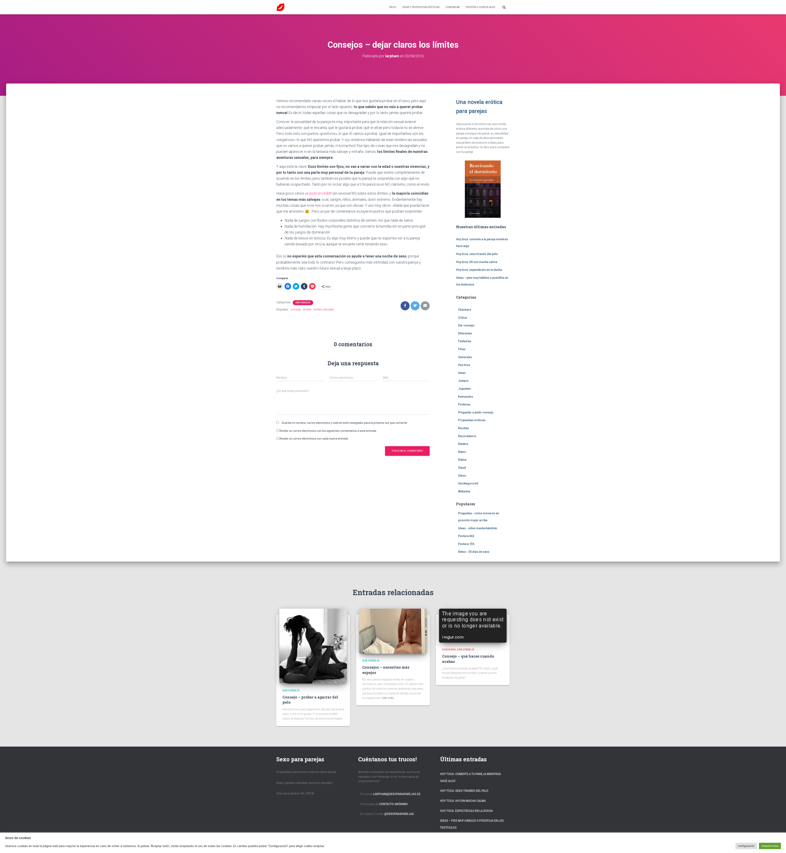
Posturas (464, 404)
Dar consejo (303, 302)
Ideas (462, 373)
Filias (461, 349)
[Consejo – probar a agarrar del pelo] (313, 646)
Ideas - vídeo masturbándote (477, 528)
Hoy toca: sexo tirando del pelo (477, 254)
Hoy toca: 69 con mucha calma (476, 262)
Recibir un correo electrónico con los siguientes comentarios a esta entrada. (328, 430)
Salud (462, 467)
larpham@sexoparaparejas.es (396, 794)
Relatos (463, 444)
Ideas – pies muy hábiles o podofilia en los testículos (472, 824)
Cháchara (464, 309)
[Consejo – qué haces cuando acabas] (473, 625)
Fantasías (464, 341)
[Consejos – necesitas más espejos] (393, 631)
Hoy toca (464, 365)
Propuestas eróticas (472, 420)
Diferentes (465, 333)
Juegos (463, 380)
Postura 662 (466, 536)
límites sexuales (324, 309)
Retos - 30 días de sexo (473, 551)
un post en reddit (318, 193)
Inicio (392, 7)
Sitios (462, 475)
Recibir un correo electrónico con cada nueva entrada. (314, 438)
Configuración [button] (746, 845)
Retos (462, 452)
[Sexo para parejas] (280, 7)
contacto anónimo (393, 804)
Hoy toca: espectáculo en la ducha (479, 269)
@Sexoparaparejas (399, 814)
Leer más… (388, 698)
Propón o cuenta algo (480, 7)
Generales (465, 357)
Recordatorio (467, 436)
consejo (295, 309)
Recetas (463, 428)
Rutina (462, 459)
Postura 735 (466, 544)
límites (307, 309)
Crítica (462, 317)
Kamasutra (465, 396)
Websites (464, 491)
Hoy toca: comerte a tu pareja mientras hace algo (470, 777)
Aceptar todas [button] (769, 845)
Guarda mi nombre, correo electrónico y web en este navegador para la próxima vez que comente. (345, 422)
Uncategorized (468, 483)
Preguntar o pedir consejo (476, 412)
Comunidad (453, 7)
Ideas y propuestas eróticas (420, 7)
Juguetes (464, 388)
